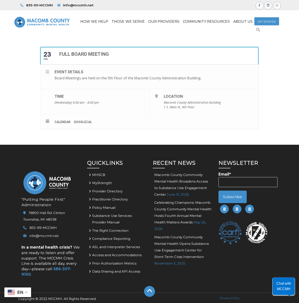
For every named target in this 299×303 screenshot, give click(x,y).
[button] (258, 30)
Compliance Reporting (111, 239)
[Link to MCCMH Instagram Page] (277, 5)
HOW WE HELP (94, 21)
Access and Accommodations (117, 255)
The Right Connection (110, 230)
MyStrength (102, 183)
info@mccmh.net (78, 5)
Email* (224, 174)
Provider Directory (107, 191)
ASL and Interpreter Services (116, 247)
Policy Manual (103, 207)
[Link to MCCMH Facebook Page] (259, 5)
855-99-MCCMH (39, 5)
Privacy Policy (229, 298)
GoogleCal (83, 122)
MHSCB (98, 175)
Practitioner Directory (110, 199)
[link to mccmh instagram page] (249, 209)
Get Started (266, 21)
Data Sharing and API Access (116, 271)
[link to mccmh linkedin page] (237, 209)
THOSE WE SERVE (128, 21)
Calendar (62, 122)
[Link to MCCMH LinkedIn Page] (268, 5)
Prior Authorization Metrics (114, 263)
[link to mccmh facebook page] (224, 209)
